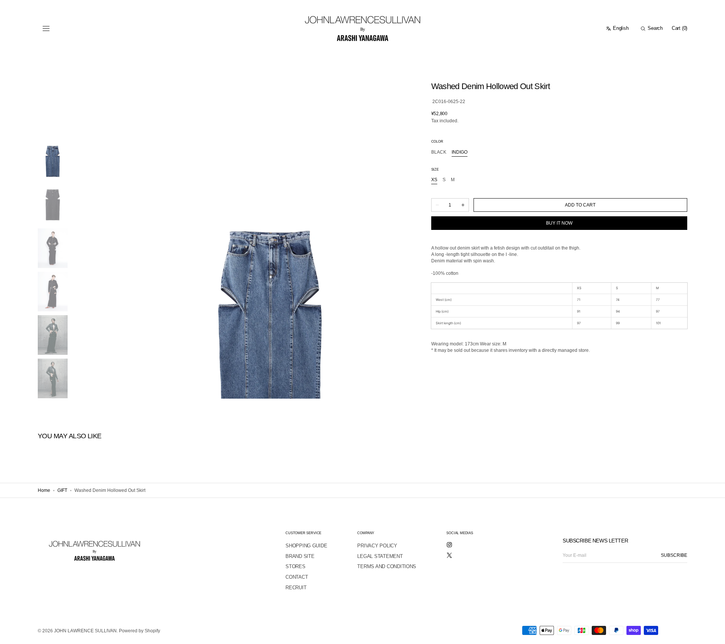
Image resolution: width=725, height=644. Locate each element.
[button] (46, 28)
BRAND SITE (299, 556)
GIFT (62, 490)
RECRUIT (295, 587)
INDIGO (459, 152)
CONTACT (296, 577)
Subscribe (674, 555)
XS (434, 180)
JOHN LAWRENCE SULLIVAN (85, 630)
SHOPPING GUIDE (306, 545)
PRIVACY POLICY (377, 545)
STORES (295, 566)
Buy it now (559, 223)
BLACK (438, 152)
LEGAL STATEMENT (380, 556)
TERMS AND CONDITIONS (386, 566)
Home (44, 490)
